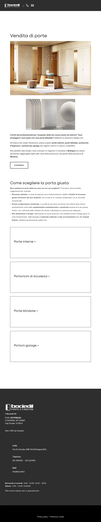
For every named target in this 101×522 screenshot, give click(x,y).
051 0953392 (17, 460)
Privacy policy (42, 517)
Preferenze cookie (57, 517)
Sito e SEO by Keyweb (14, 431)
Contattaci (19, 165)
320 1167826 (30, 460)
